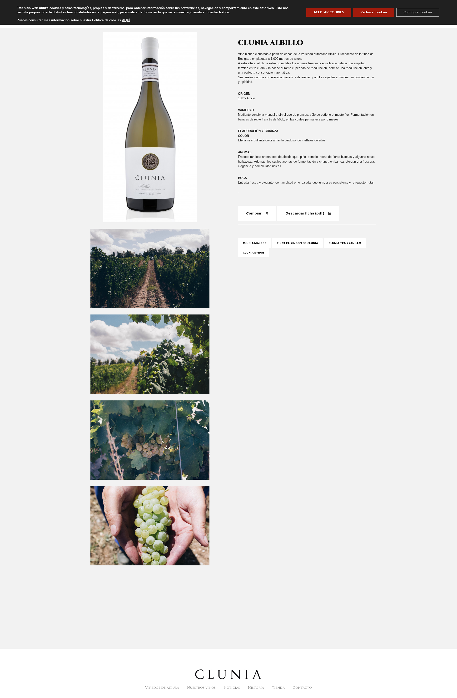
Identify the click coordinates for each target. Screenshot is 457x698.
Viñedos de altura (162, 687)
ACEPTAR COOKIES (328, 12)
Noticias (232, 687)
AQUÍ (126, 20)
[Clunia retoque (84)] (149, 483)
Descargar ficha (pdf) (304, 213)
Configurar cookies (417, 12)
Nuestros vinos (201, 687)
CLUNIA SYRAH (253, 252)
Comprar (254, 213)
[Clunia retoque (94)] (149, 568)
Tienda (278, 687)
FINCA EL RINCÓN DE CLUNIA (297, 243)
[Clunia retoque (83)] (149, 397)
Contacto (302, 687)
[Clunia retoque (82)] (149, 311)
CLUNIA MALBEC (254, 243)
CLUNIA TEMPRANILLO (344, 243)
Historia (256, 687)
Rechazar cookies (373, 12)
